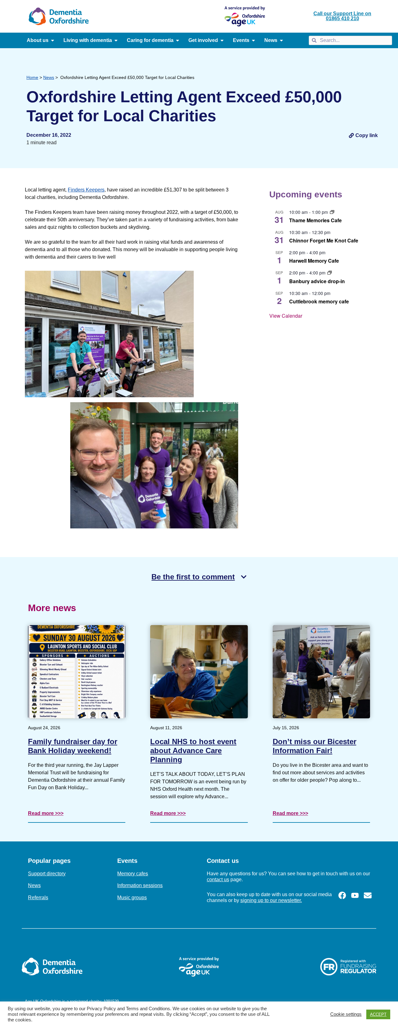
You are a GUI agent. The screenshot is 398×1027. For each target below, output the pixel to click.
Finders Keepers (86, 189)
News (48, 77)
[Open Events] (253, 40)
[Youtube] (355, 895)
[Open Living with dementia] (115, 40)
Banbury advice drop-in (317, 281)
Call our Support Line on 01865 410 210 (342, 16)
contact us (218, 879)
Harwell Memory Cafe (314, 260)
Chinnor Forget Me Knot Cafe (323, 240)
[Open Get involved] (222, 40)
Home (32, 77)
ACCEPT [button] (378, 1014)
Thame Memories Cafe (315, 220)
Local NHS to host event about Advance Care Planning (193, 750)
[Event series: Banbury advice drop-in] (329, 272)
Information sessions (140, 885)
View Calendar (285, 315)
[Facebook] (342, 895)
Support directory (47, 873)
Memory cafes (132, 873)
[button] (363, 135)
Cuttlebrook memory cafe (319, 301)
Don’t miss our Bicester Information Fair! (314, 746)
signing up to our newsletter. (271, 900)
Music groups (132, 897)
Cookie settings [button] (346, 1014)
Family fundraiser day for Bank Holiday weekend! (72, 746)
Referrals (38, 897)
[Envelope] (368, 895)
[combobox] (350, 40)
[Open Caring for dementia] (177, 40)
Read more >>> (45, 813)
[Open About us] (52, 40)
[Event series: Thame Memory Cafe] (332, 212)
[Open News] (281, 40)
